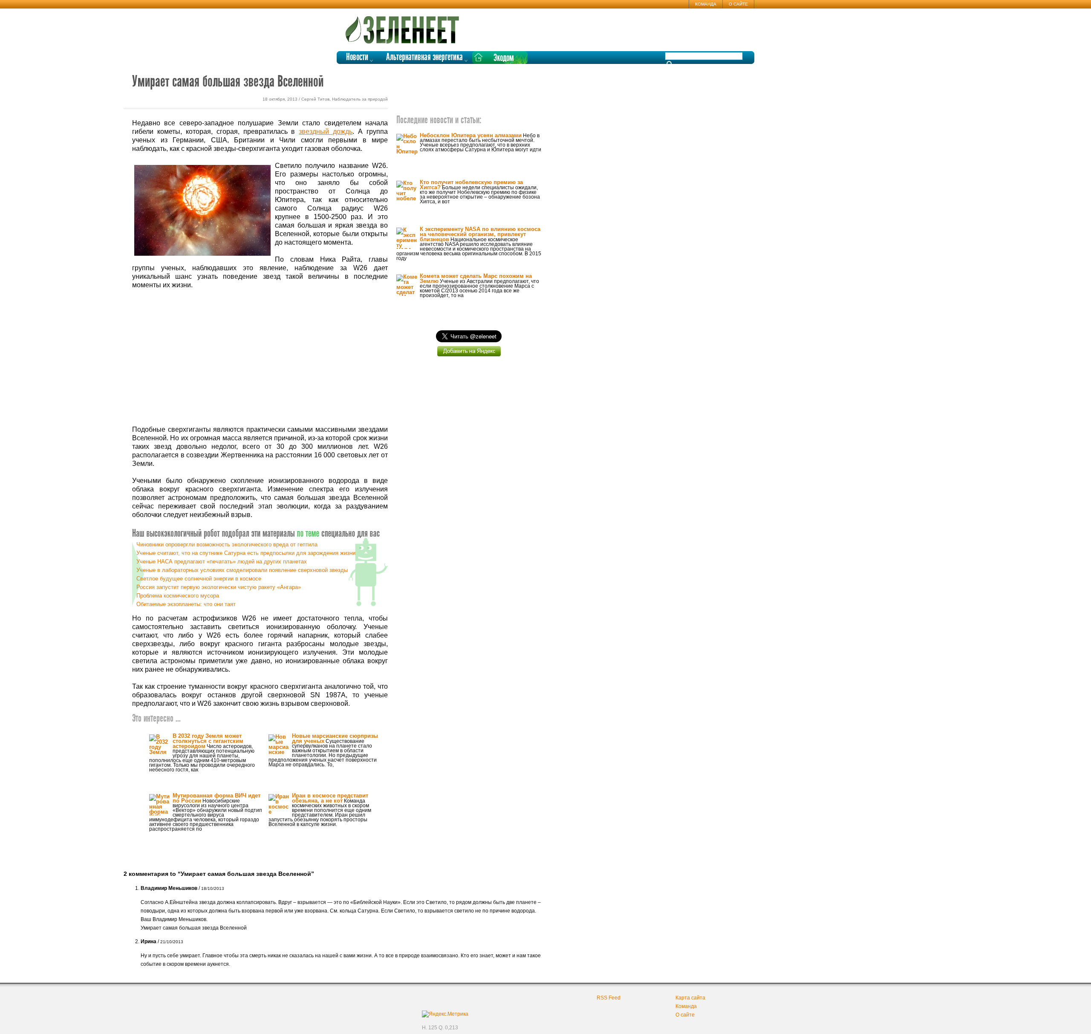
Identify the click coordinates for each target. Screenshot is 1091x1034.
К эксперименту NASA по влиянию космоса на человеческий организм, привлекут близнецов (480, 234)
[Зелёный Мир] (405, 26)
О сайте (738, 4)
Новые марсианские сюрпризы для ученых (335, 738)
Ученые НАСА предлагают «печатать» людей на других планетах (221, 561)
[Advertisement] (260, 357)
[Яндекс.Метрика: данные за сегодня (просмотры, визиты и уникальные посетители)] (445, 1014)
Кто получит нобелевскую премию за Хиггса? (471, 185)
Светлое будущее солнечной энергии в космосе (198, 578)
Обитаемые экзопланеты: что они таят (186, 604)
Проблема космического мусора (177, 595)
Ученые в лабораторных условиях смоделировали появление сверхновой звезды (242, 570)
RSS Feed (609, 998)
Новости (357, 57)
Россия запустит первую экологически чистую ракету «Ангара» (218, 587)
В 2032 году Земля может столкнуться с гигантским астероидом (208, 741)
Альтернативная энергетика (424, 57)
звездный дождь (325, 131)
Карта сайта (690, 998)
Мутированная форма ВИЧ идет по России (216, 798)
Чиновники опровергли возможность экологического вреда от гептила (226, 544)
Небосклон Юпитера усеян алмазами (471, 135)
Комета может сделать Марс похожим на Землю (476, 278)
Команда (705, 4)
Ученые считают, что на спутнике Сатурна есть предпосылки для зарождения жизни (245, 553)
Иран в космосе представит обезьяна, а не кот (330, 798)
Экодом (504, 58)
